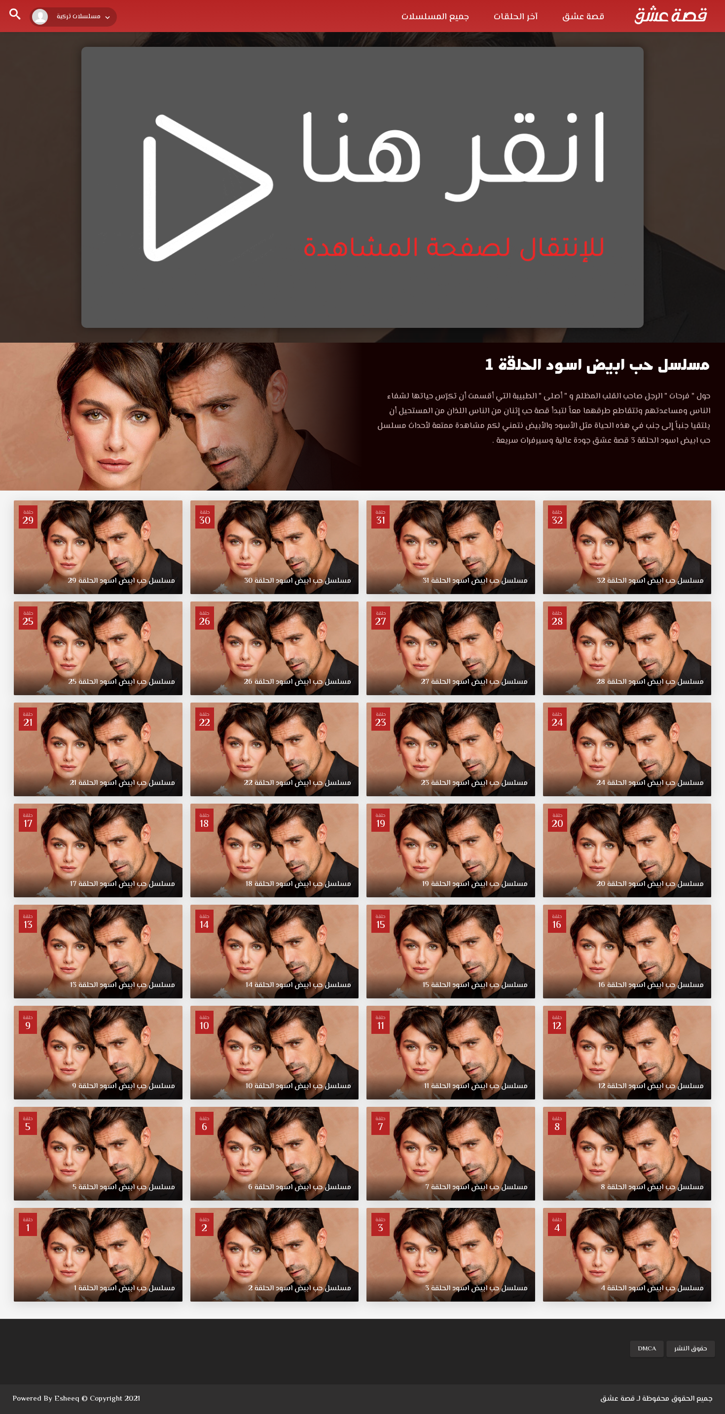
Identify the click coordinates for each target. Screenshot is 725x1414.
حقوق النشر (690, 1349)
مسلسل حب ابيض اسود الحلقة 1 (597, 365)
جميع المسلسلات (435, 17)
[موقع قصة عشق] (670, 15)
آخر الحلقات (516, 17)
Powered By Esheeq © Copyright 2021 (76, 1399)
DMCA (647, 1349)
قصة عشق (583, 17)
